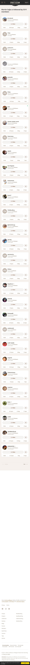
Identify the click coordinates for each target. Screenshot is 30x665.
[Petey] (5, 93)
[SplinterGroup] (5, 226)
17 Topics (25, 116)
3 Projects (11, 204)
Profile (4, 27)
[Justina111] (5, 49)
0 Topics (25, 42)
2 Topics (25, 204)
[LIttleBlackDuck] (5, 433)
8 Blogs (18, 293)
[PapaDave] (5, 285)
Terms (7, 605)
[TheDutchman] (5, 374)
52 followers (15, 448)
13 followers (15, 315)
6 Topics (25, 293)
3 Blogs (18, 27)
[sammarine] (5, 255)
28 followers (15, 108)
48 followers (15, 19)
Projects (3, 616)
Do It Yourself (18, 646)
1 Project (11, 160)
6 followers (14, 256)
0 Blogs (18, 42)
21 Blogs (18, 411)
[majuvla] (5, 359)
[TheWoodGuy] (5, 211)
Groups (3, 613)
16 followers (15, 403)
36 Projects (11, 411)
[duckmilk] (5, 78)
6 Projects (11, 190)
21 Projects (11, 293)
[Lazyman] (5, 388)
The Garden (4, 646)
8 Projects (11, 145)
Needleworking (19, 616)
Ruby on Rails (6, 654)
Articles (3, 638)
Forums (3, 626)
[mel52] (5, 418)
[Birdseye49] (5, 314)
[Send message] (25, 24)
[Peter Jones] (5, 137)
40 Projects (11, 130)
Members (4, 628)
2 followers (14, 270)
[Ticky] (5, 34)
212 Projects (11, 441)
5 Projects (11, 219)
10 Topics (25, 441)
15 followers (15, 285)
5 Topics (25, 27)
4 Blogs (18, 116)
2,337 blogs (11, 601)
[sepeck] (5, 152)
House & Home (13, 645)
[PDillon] (5, 270)
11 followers (14, 137)
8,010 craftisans (8, 600)
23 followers (15, 78)
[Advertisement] (15, 533)
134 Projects (11, 71)
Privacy (3, 605)
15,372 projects (5, 601)
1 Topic (25, 101)
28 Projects (12, 101)
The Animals (20, 645)
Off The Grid (11, 646)
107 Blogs (18, 441)
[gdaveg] (5, 241)
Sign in (26, 2)
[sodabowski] (5, 329)
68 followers (15, 226)
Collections (4, 618)
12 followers (15, 374)
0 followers (14, 34)
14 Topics (25, 71)
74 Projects (11, 234)
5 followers (15, 211)
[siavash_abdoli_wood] (5, 123)
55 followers (15, 433)
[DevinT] (5, 196)
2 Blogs (18, 145)
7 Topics (25, 396)
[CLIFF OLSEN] (5, 344)
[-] (5, 64)
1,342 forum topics (20, 601)
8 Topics (25, 455)
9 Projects (11, 86)
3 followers (14, 152)
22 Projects (11, 352)
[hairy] (5, 403)
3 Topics (25, 249)
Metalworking (19, 621)
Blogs (3, 623)
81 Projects (12, 455)
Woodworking (19, 613)
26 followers (15, 359)
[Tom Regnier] (5, 167)
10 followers (15, 344)
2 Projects (11, 116)
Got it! (25, 663)
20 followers (15, 64)
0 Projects (11, 42)
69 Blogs (18, 204)
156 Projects (11, 367)
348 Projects (11, 27)
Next (24, 464)
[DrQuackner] (5, 182)
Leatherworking (19, 618)
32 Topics (25, 322)
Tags (3, 636)
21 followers (15, 197)
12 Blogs (18, 396)
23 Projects (11, 426)
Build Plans (4, 631)
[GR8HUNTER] (5, 447)
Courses (3, 633)
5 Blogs (18, 130)
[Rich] (5, 108)
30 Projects (11, 249)
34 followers (15, 93)
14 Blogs (18, 71)
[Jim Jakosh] (5, 19)
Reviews (3, 621)
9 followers (15, 123)
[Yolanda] (5, 300)
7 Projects (11, 263)
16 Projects (11, 396)
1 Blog (19, 101)
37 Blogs (18, 234)
